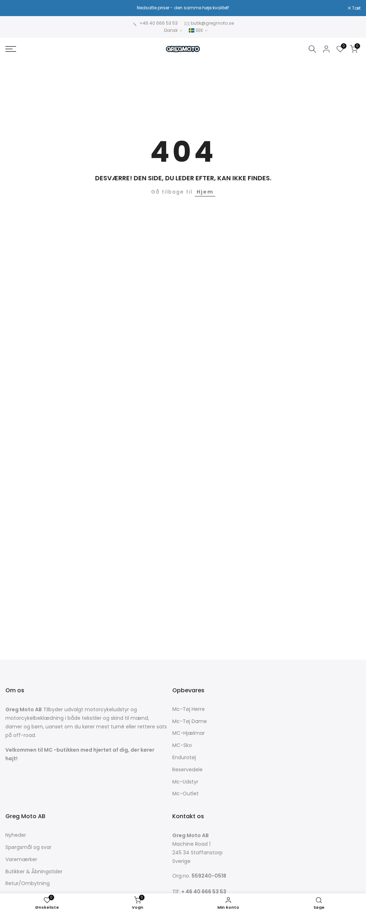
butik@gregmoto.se (212, 23)
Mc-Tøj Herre (188, 709)
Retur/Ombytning (27, 883)
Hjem (205, 191)
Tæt (13, 8)
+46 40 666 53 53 (158, 23)
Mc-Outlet (185, 793)
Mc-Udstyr (185, 781)
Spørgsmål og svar (28, 847)
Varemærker (21, 859)
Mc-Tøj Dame (189, 721)
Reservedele (187, 769)
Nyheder (15, 835)
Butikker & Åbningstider (34, 871)
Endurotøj (184, 757)
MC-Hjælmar (188, 733)
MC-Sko (182, 745)
